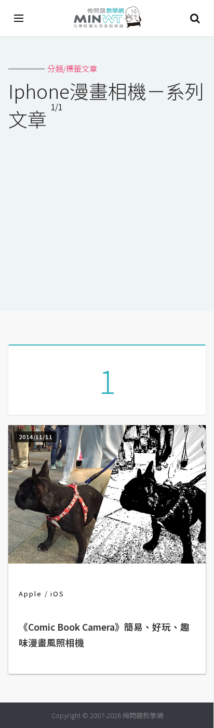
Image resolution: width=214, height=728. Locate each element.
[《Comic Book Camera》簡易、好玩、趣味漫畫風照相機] (107, 560)
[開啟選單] (19, 18)
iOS (57, 593)
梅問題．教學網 (107, 18)
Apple (30, 593)
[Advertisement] (107, 213)
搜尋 (195, 18)
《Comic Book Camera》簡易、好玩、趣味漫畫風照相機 (104, 634)
